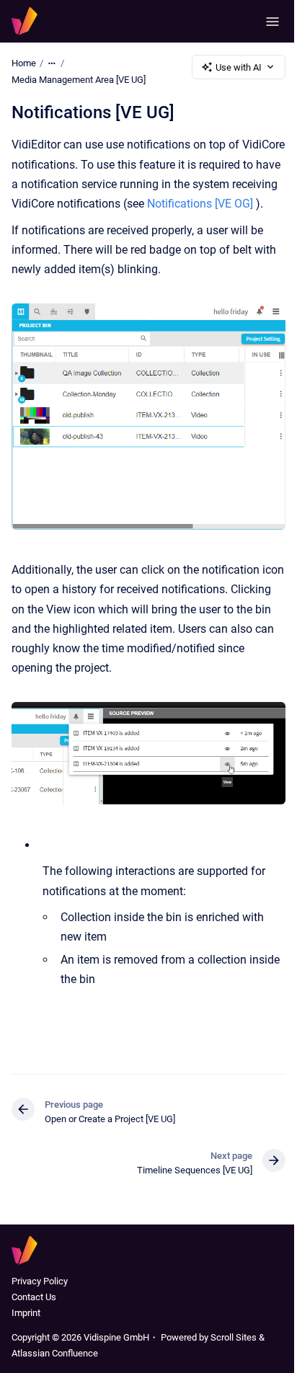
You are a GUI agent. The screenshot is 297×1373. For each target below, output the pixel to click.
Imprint (26, 1312)
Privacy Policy (40, 1281)
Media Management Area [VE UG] (79, 79)
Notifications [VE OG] (200, 203)
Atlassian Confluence (55, 1353)
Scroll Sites (233, 1337)
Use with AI (239, 67)
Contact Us (34, 1297)
